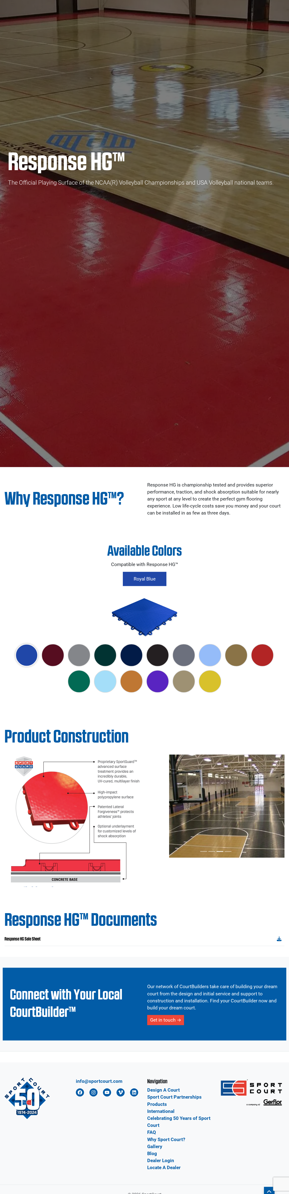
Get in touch (163, 1182)
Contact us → (268, 4)
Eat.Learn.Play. (268, 20)
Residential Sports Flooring (109, 20)
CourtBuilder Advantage (190, 20)
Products (151, 20)
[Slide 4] (228, 1013)
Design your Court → (207, 4)
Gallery (238, 4)
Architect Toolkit (232, 20)
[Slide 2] (211, 1013)
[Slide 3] (220, 1013)
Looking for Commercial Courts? (37, 4)
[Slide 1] (203, 1013)
